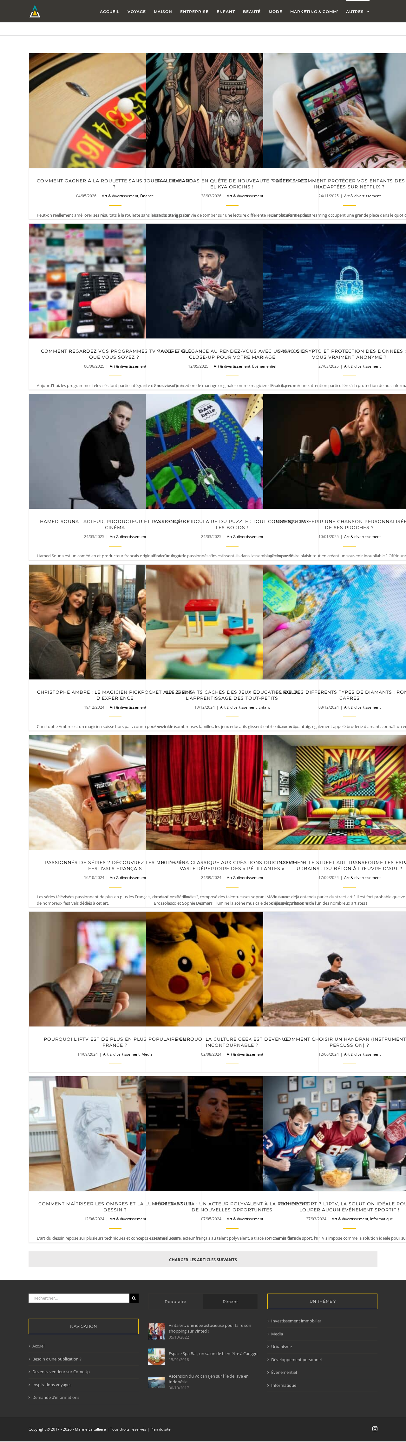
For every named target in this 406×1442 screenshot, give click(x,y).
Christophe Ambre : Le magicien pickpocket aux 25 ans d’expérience (114, 622)
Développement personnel (296, 1359)
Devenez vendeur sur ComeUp (61, 1371)
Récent (230, 1301)
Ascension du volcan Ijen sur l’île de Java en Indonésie (209, 1379)
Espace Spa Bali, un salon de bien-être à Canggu (213, 1353)
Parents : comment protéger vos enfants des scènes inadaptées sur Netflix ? (349, 110)
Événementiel (284, 1372)
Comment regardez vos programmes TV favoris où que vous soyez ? (114, 281)
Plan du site (160, 1429)
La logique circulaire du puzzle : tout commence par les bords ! (232, 451)
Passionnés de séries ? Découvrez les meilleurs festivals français (114, 792)
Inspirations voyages (51, 1384)
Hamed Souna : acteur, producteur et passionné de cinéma (114, 451)
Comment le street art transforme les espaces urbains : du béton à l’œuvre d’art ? (349, 792)
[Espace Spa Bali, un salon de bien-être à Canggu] (156, 1356)
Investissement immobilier (296, 1321)
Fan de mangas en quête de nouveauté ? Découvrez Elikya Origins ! (232, 110)
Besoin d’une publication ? (57, 1359)
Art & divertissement (120, 196)
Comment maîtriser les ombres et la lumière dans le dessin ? (114, 1133)
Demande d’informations (55, 1397)
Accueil (38, 1346)
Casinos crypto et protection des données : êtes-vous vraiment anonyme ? (349, 281)
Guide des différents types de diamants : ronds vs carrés (349, 622)
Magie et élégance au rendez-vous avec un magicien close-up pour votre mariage (232, 281)
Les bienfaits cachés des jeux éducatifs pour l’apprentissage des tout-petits (232, 622)
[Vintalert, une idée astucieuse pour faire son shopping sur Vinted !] (156, 1331)
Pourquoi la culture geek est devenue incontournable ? (232, 969)
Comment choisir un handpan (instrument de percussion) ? (349, 969)
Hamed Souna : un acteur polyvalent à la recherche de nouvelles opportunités (232, 1133)
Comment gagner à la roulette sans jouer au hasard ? (114, 110)
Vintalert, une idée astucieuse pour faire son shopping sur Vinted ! (210, 1328)
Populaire (176, 1301)
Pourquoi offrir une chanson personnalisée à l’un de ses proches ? (349, 451)
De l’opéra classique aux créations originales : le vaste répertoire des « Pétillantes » (232, 792)
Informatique (381, 1219)
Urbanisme (281, 1346)
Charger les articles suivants (203, 1259)
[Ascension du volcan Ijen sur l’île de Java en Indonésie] (156, 1382)
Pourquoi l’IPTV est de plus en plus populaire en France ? (114, 969)
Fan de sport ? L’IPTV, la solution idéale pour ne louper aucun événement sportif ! (349, 1133)
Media (277, 1334)
